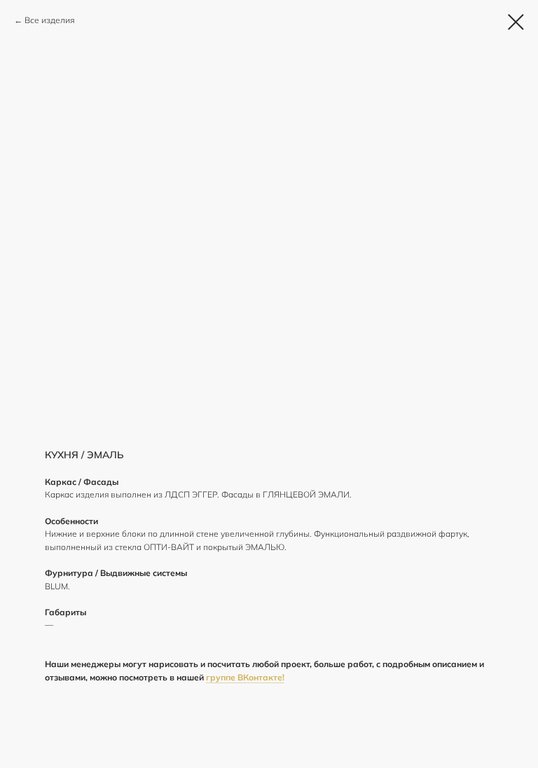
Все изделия (50, 20)
